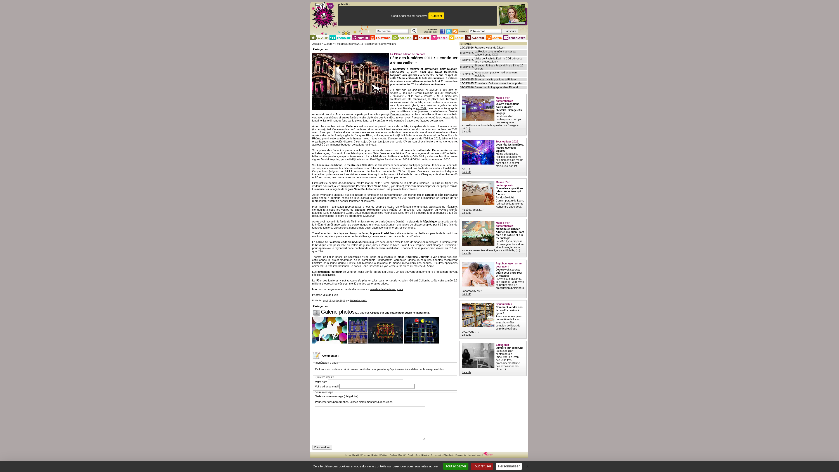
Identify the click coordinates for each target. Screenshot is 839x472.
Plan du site (449, 455)
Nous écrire (461, 455)
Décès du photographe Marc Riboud (496, 87)
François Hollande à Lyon (490, 47)
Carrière (425, 455)
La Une (348, 455)
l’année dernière (400, 114)
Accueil (316, 43)
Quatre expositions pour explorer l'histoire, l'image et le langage (509, 108)
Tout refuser (482, 466)
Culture (328, 43)
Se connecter (437, 455)
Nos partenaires (475, 455)
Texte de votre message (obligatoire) (336, 396)
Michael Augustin (358, 300)
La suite (466, 131)
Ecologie (393, 455)
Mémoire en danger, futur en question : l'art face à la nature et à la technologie (510, 233)
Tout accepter (456, 466)
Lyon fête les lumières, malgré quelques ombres (510, 147)
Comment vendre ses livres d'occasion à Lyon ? (509, 310)
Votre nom (321, 382)
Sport (418, 455)
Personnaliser (509, 466)
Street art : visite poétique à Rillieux (495, 79)
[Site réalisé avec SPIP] (488, 455)
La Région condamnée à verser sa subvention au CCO (495, 53)
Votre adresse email (327, 386)
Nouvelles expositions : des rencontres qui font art (509, 191)
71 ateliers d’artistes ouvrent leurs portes (499, 83)
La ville (356, 455)
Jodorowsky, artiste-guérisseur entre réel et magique (509, 272)
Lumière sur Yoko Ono (509, 347)
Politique (384, 455)
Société (402, 455)
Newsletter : (463, 31)
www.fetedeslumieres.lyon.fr (386, 289)
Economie (365, 455)
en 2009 (421, 108)
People (411, 455)
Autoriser (436, 15)
